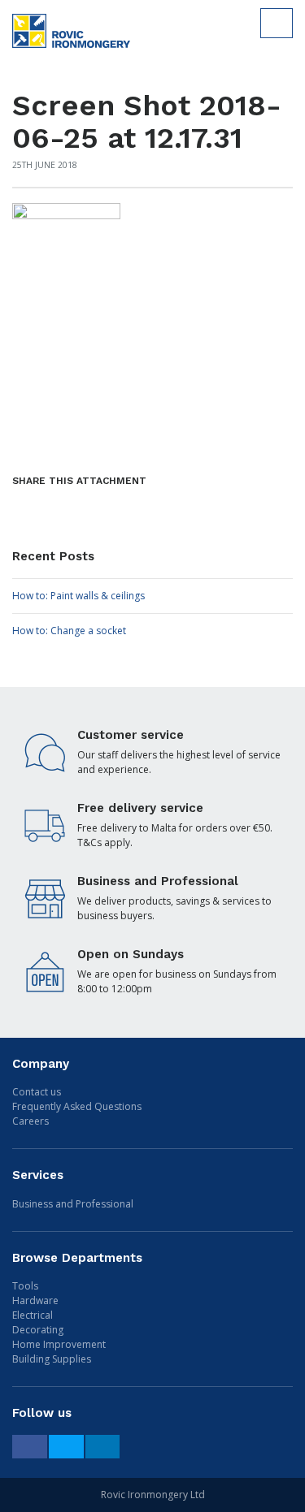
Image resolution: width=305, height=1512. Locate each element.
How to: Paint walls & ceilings (78, 596)
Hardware (35, 1300)
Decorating (37, 1330)
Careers (30, 1121)
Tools (25, 1286)
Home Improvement (59, 1344)
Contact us (36, 1092)
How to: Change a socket (69, 630)
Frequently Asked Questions (77, 1106)
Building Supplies (51, 1359)
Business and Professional (72, 1204)
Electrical (32, 1315)
